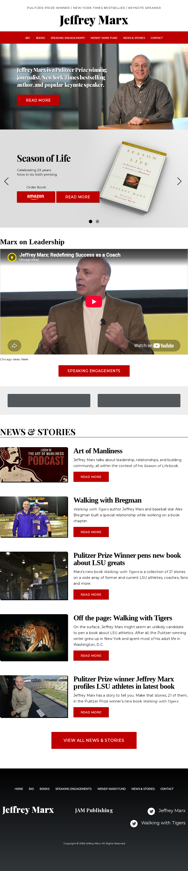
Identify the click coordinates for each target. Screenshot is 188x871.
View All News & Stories (94, 740)
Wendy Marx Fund (104, 37)
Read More (38, 100)
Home (19, 789)
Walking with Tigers (163, 823)
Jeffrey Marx (171, 810)
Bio (27, 37)
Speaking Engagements (68, 37)
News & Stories (134, 37)
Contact (157, 37)
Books (40, 37)
